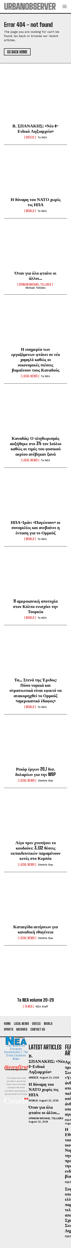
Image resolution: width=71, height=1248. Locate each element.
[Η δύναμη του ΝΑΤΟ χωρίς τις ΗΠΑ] (35, 174)
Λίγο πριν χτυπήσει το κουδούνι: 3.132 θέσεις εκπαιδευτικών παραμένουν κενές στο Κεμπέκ (36, 850)
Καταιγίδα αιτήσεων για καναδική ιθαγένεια (35, 929)
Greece (30, 137)
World (30, 210)
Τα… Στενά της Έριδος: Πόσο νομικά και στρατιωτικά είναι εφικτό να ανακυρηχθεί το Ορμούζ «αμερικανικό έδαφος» (35, 690)
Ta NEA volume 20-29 (35, 1000)
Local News (30, 376)
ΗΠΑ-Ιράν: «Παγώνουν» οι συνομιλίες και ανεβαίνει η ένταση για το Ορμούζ (35, 527)
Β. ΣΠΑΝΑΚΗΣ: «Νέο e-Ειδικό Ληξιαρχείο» (35, 128)
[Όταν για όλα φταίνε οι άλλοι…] (35, 247)
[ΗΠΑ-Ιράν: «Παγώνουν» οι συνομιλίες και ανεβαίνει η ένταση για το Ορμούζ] (35, 497)
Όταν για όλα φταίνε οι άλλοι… (35, 275)
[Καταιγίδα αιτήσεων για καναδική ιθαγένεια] (35, 901)
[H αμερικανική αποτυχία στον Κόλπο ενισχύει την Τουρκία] (35, 575)
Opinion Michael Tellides (35, 284)
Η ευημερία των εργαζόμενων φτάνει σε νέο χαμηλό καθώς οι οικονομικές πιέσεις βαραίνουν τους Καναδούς (35, 359)
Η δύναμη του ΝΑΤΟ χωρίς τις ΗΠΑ (36, 202)
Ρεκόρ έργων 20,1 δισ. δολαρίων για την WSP (35, 771)
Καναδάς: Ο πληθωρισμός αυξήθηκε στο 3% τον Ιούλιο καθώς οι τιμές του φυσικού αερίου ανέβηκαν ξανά (35, 445)
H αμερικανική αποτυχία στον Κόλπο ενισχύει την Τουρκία (35, 606)
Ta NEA (42, 137)
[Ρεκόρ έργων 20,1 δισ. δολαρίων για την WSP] (35, 743)
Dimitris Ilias (45, 780)
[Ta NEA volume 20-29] (35, 974)
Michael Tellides (35, 287)
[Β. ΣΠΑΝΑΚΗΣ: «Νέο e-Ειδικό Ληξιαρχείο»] (35, 100)
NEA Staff (42, 1006)
